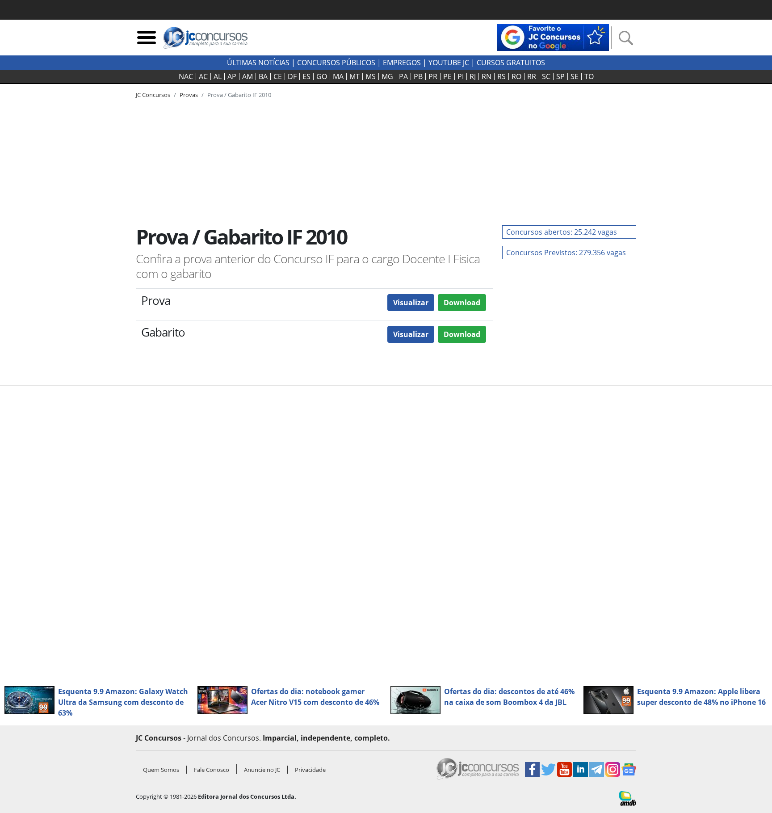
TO (589, 76)
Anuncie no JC (262, 770)
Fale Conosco (211, 770)
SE (575, 76)
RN (486, 76)
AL (218, 76)
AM (247, 76)
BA (263, 76)
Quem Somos (161, 770)
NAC (186, 76)
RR (531, 76)
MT (354, 76)
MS (370, 76)
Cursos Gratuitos (511, 62)
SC (546, 76)
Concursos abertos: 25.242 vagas (561, 232)
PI (460, 76)
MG (387, 76)
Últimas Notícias (258, 62)
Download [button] (462, 303)
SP (560, 76)
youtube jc (448, 62)
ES (306, 76)
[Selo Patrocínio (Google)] (553, 37)
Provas (189, 95)
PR (432, 76)
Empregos (402, 62)
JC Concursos (153, 95)
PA (403, 76)
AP (231, 76)
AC (203, 76)
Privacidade (310, 770)
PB (418, 76)
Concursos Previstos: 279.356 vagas (566, 252)
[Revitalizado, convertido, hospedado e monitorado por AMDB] (627, 798)
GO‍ (321, 76)
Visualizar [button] (410, 303)
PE (447, 76)
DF (292, 76)
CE (277, 76)
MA (338, 76)
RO (516, 76)
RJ (473, 76)
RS (501, 76)
